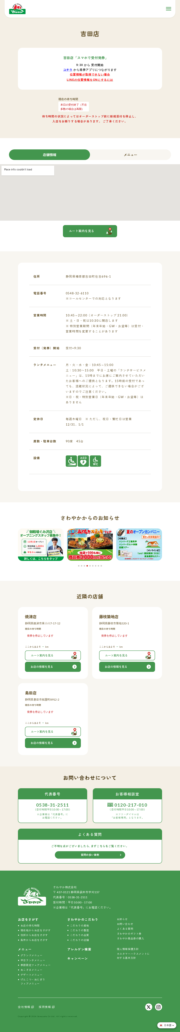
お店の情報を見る (42, 666)
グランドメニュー (32, 955)
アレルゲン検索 (79, 949)
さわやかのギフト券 (129, 933)
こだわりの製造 (79, 930)
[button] (78, 566)
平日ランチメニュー (33, 960)
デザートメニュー (32, 974)
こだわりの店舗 (79, 940)
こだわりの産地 (79, 925)
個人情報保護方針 (128, 949)
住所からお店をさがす (34, 935)
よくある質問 (125, 928)
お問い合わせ (125, 923)
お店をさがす (28, 919)
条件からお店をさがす (34, 940)
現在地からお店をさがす (36, 930)
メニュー (130, 154)
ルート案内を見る (81, 231)
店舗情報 (49, 154)
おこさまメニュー (32, 969)
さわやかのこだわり (82, 919)
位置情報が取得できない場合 (90, 74)
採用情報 (45, 1007)
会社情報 (24, 1007)
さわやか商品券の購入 (130, 938)
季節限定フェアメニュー (36, 965)
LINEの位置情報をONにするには (90, 79)
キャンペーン (77, 958)
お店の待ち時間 (30, 925)
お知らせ (122, 919)
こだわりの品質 (79, 935)
